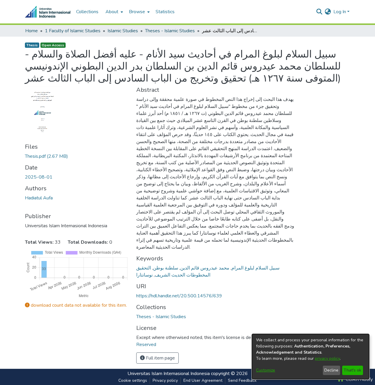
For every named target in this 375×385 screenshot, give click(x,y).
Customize (265, 370)
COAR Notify (359, 379)
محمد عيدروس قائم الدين (204, 268)
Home (31, 31)
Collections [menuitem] (87, 12)
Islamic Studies (123, 31)
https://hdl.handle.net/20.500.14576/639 (179, 296)
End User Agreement (202, 380)
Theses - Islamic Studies (170, 31)
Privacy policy (165, 380)
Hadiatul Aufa (39, 198)
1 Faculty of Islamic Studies (72, 31)
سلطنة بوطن (165, 268)
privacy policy (327, 358)
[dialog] (310, 356)
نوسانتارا (144, 275)
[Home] (47, 12)
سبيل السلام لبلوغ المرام (255, 268)
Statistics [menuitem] (165, 12)
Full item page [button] (160, 358)
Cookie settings (132, 380)
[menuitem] (113, 11)
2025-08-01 (38, 177)
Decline (331, 370)
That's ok (352, 370)
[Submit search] (319, 11)
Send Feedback (242, 380)
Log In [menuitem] (339, 12)
